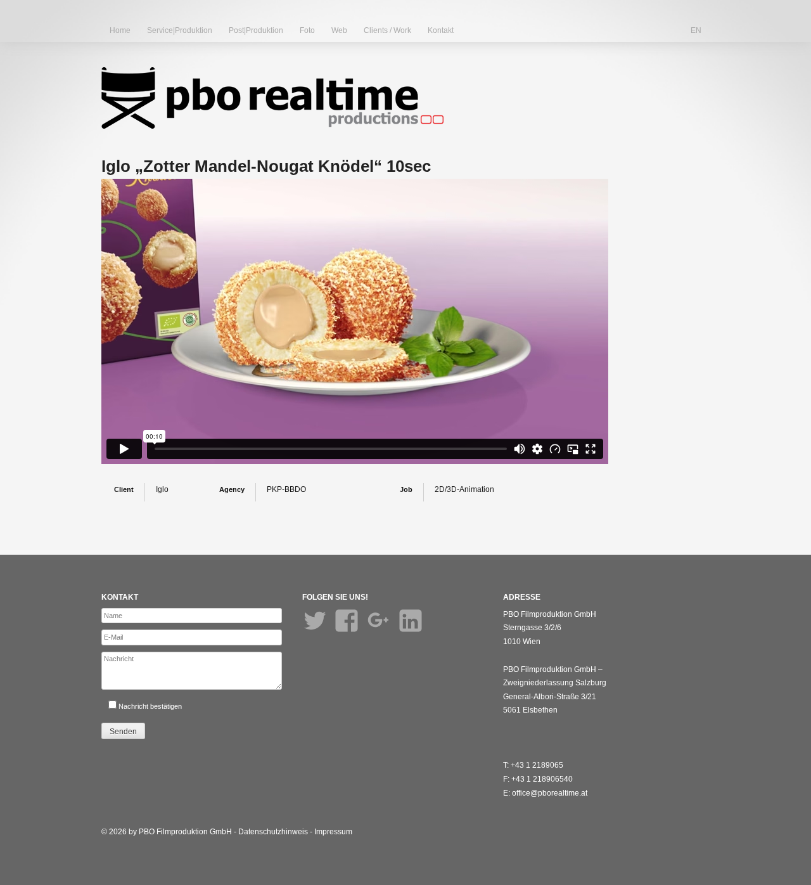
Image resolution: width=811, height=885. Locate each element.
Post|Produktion (256, 30)
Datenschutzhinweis (273, 831)
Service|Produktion (179, 30)
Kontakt (441, 30)
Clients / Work (387, 30)
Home (120, 30)
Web (339, 30)
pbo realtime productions (272, 98)
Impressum (333, 831)
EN (696, 30)
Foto (307, 30)
